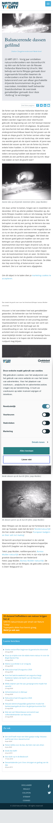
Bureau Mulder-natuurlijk (32, 560)
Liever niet (27, 459)
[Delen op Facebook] (37, 105)
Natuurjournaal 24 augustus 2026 (18, 669)
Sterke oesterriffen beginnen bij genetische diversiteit (26, 649)
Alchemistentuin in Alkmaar (16, 692)
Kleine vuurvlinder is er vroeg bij (18, 664)
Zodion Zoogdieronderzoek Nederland (26, 51)
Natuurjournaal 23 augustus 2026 (18, 698)
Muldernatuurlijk (42, 529)
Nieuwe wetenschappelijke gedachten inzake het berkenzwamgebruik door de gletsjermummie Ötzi (25, 704)
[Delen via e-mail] (48, 105)
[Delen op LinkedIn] (45, 105)
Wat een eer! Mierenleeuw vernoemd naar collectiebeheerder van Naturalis (22, 713)
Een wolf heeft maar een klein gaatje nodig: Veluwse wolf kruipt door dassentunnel (25, 737)
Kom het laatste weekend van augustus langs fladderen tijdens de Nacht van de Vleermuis (23, 676)
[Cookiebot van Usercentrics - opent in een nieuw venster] (38, 361)
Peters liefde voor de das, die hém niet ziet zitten (24, 745)
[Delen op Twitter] (41, 105)
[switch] (46, 414)
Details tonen (38, 442)
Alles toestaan (26, 450)
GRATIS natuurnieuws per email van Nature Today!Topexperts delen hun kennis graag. (23, 626)
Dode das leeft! (11, 751)
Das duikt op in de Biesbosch (16, 756)
